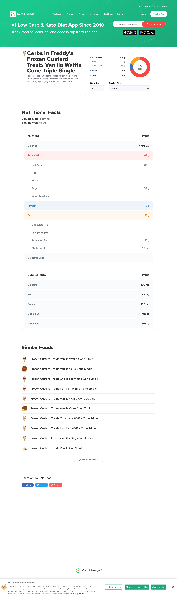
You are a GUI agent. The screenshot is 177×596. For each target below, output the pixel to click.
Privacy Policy (144, 6)
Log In (143, 14)
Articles (94, 14)
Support (120, 14)
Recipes (83, 14)
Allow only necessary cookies (137, 587)
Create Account (154, 24)
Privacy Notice (78, 593)
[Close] (173, 587)
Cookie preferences (113, 587)
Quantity (94, 83)
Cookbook (108, 14)
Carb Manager (23, 14)
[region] (88, 587)
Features (57, 14)
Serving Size (115, 83)
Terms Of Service (160, 6)
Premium (71, 14)
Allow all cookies (158, 587)
